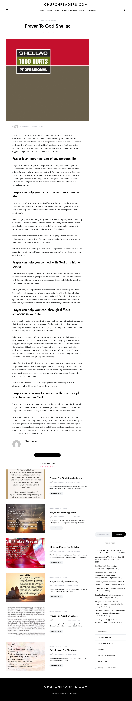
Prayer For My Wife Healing (64, 581)
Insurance (102, 650)
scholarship (103, 662)
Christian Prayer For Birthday (64, 547)
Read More (55, 493)
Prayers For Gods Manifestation (66, 478)
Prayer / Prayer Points (87, 10)
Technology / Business (107, 668)
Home (42, 10)
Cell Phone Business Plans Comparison (110, 588)
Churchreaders (24, 126)
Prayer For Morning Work (63, 512)
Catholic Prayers (53, 10)
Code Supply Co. (74, 693)
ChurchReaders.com (66, 4)
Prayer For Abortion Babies (63, 615)
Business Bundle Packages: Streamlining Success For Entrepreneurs (105, 575)
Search (119, 534)
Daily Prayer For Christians (63, 650)
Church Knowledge (69, 10)
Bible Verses (102, 631)
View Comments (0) (46, 455)
